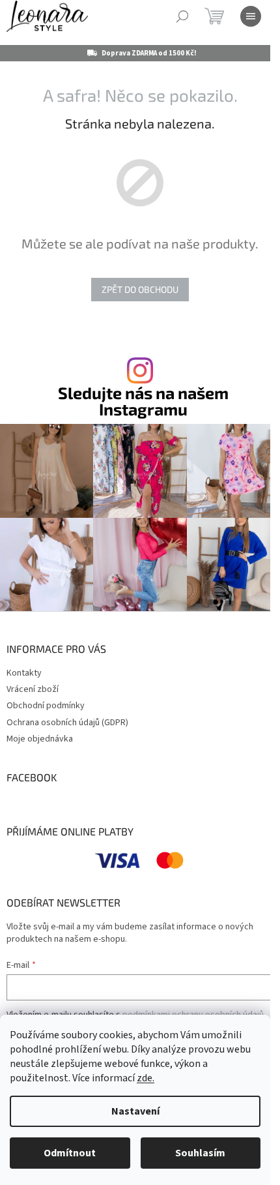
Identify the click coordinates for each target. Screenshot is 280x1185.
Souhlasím (200, 1153)
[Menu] (251, 16)
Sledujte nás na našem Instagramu (143, 401)
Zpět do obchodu (140, 289)
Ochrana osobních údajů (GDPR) (67, 722)
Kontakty (24, 673)
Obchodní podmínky (46, 705)
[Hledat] (182, 16)
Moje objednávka (40, 738)
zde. (145, 1078)
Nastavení (135, 1111)
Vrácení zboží (33, 689)
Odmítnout (70, 1153)
